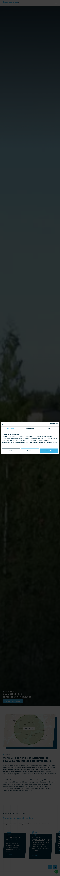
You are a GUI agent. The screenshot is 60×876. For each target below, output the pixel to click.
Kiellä (10, 450)
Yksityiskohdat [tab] (30, 428)
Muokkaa (29, 450)
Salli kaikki (49, 450)
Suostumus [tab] (10, 428)
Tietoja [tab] (49, 428)
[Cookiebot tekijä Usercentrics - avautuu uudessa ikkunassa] (51, 424)
